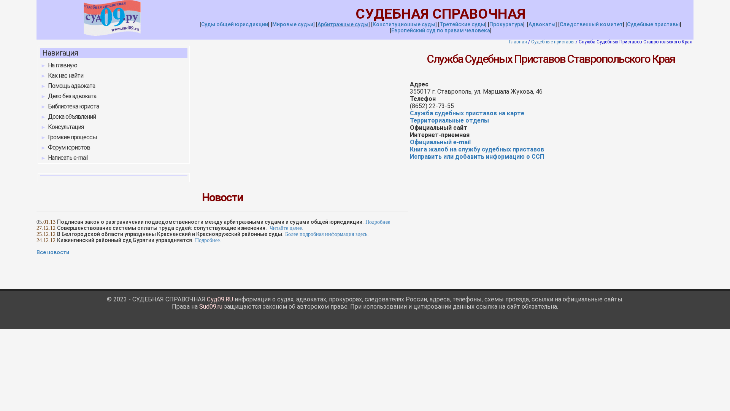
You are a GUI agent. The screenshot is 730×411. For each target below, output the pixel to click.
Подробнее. (208, 240)
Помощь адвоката (71, 85)
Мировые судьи (292, 24)
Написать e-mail (67, 157)
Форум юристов (69, 147)
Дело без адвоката (72, 96)
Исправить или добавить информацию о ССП (477, 156)
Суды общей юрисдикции (234, 24)
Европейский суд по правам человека (440, 30)
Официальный (440, 142)
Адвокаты (541, 24)
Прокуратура (506, 24)
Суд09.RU (220, 299)
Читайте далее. (286, 228)
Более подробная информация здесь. (327, 234)
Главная (518, 42)
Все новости (52, 252)
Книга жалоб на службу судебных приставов (477, 149)
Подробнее (377, 222)
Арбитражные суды (342, 24)
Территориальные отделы (449, 120)
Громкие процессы (72, 137)
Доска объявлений (72, 116)
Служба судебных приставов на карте (467, 113)
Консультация (66, 127)
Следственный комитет (591, 24)
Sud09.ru (210, 306)
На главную (62, 65)
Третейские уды (462, 24)
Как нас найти (65, 75)
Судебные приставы (653, 24)
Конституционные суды (404, 24)
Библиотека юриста (73, 106)
